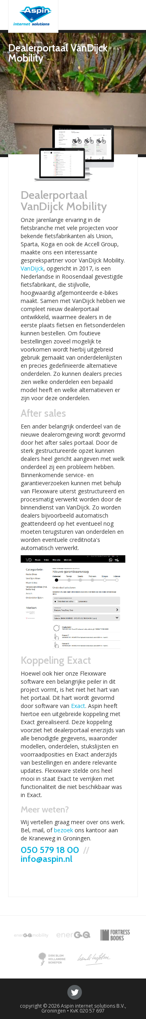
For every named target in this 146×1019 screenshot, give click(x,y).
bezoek (63, 830)
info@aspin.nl (46, 858)
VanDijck (32, 268)
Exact (78, 706)
